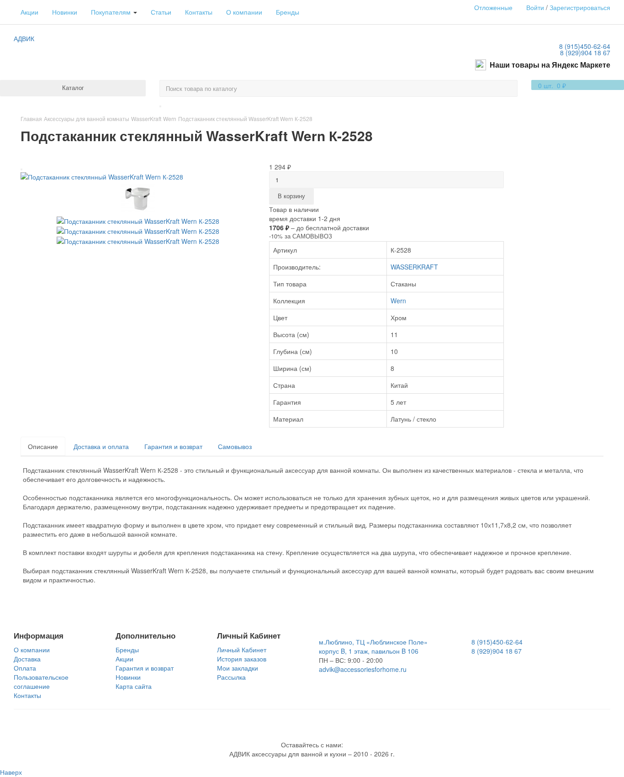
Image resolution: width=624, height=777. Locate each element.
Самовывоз (235, 446)
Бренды (287, 11)
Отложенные (493, 7)
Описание (43, 446)
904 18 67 (585, 52)
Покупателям (111, 11)
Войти (535, 7)
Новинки (64, 11)
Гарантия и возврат (173, 446)
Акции (29, 11)
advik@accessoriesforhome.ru (363, 669)
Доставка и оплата (101, 446)
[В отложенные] (21, 169)
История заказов (241, 658)
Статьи (161, 11)
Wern (398, 300)
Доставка (27, 658)
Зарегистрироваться (580, 7)
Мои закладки (237, 667)
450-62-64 (584, 46)
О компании (244, 11)
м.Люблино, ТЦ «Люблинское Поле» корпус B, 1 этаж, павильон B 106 (373, 646)
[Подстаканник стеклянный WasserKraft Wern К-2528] (102, 175)
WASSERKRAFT (414, 266)
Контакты (198, 11)
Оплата (25, 667)
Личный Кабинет (241, 649)
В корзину (291, 195)
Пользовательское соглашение (41, 681)
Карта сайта (134, 686)
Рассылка (231, 677)
